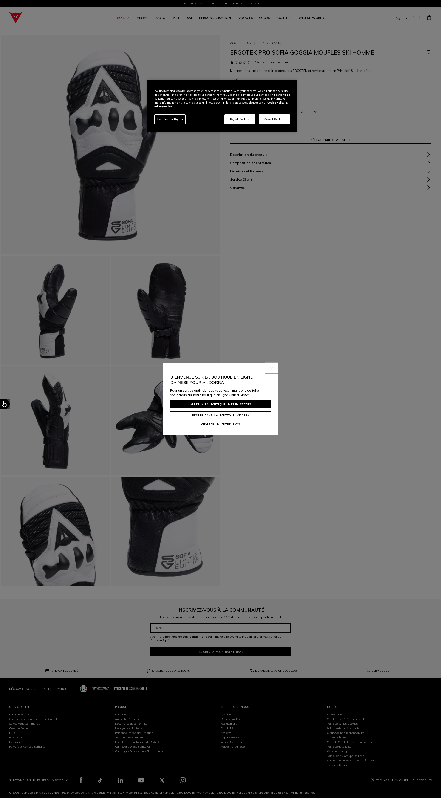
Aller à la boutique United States (220, 404)
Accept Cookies (274, 119)
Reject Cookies (240, 119)
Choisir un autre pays (220, 424)
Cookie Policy (275, 102)
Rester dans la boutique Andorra (220, 415)
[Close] (271, 368)
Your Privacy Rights (170, 119)
